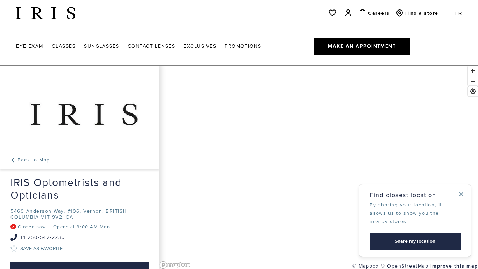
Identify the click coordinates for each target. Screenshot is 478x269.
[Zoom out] (473, 81)
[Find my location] (473, 91)
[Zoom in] (473, 71)
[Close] (461, 194)
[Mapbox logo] (174, 265)
